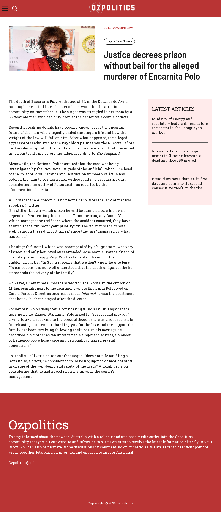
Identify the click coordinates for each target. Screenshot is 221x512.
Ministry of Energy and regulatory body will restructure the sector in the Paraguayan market (180, 126)
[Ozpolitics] (112, 8)
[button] (15, 8)
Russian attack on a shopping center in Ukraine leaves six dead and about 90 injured (177, 155)
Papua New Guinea (119, 41)
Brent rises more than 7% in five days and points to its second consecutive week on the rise (179, 183)
